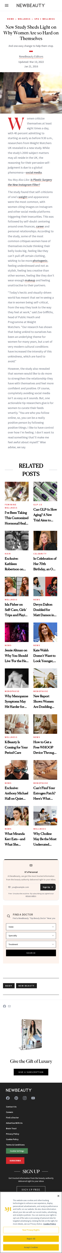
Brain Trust (11, 1128)
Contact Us (11, 1106)
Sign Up (46, 887)
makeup (30, 280)
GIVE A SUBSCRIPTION (31, 1072)
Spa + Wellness (44, 19)
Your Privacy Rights (31, 1230)
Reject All (31, 1238)
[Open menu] (6, 5)
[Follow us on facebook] (8, 1098)
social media (34, 172)
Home (10, 19)
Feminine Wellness (11, 506)
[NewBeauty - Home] (31, 5)
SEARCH (31, 953)
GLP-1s (37, 504)
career (40, 226)
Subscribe (15, 1160)
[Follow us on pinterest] (16, 1098)
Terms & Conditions (15, 1144)
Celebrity (40, 553)
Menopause (12, 691)
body (8, 985)
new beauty (26, 985)
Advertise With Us (14, 1123)
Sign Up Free (31, 1189)
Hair (8, 553)
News (36, 599)
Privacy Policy (12, 1133)
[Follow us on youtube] (33, 1098)
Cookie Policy (12, 1139)
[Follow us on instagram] (24, 1098)
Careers (9, 1112)
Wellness (24, 19)
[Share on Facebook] (4, 1006)
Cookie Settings (17, 1151)
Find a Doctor (12, 1117)
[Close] (58, 1196)
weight (22, 197)
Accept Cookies (31, 1247)
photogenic (40, 260)
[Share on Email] (9, 1006)
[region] (31, 1222)
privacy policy (31, 896)
